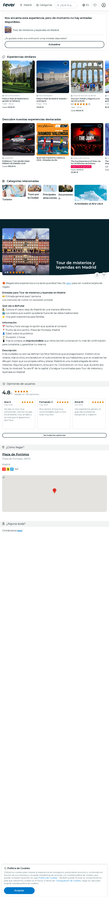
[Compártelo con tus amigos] (97, 275)
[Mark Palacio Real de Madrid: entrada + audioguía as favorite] (65, 63)
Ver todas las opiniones (54, 435)
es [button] (87, 5)
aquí (69, 283)
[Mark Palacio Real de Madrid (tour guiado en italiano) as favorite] (31, 63)
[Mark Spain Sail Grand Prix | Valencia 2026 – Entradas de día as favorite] (65, 126)
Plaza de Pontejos (15, 454)
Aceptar (19, 890)
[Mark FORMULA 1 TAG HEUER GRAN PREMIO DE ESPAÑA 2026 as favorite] (31, 126)
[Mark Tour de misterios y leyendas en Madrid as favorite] (104, 275)
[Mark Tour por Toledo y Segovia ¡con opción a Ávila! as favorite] (100, 63)
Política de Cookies (48, 878)
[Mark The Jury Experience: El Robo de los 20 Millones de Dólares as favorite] (100, 126)
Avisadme (54, 44)
